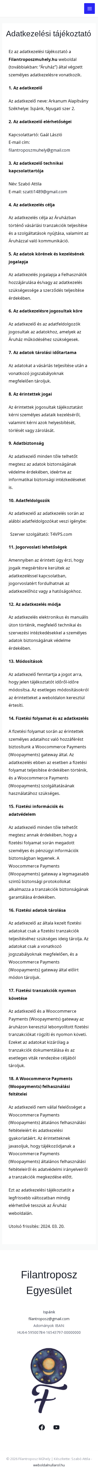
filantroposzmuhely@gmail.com (39, 150)
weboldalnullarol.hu (49, 1465)
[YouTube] (56, 1427)
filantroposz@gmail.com (49, 1318)
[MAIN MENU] (89, 8)
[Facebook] (42, 1427)
